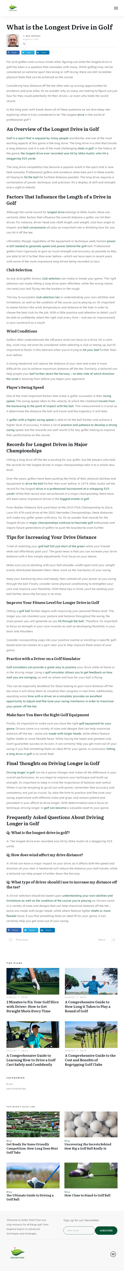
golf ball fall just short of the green (61, 546)
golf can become (55, 808)
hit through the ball (71, 621)
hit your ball (91, 350)
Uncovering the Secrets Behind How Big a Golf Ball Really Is (87, 1146)
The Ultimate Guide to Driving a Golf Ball (30, 1197)
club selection (51, 278)
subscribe (106, 1230)
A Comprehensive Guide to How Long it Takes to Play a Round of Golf (91, 992)
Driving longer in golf (20, 772)
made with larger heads (65, 733)
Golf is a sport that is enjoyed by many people (37, 138)
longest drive (56, 212)
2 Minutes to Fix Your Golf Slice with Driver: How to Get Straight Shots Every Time (32, 992)
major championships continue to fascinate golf (61, 523)
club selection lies (48, 297)
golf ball (24, 611)
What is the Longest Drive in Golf (59, 26)
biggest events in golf (74, 499)
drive (80, 114)
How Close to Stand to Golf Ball (87, 1195)
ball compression (34, 227)
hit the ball (31, 177)
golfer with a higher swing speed (31, 420)
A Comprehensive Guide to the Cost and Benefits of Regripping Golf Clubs (91, 1045)
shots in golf (86, 148)
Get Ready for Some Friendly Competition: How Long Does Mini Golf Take (32, 1148)
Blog (9, 1084)
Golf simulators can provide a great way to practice (41, 667)
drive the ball (34, 483)
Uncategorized (16, 1089)
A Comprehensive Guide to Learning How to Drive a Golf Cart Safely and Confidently (32, 1045)
